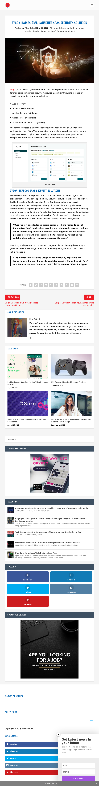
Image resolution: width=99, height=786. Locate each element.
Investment (65, 524)
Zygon (13, 89)
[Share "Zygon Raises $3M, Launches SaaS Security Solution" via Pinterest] (51, 284)
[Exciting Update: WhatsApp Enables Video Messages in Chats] (27, 366)
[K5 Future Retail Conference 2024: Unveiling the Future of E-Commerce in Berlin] (10, 510)
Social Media (58, 558)
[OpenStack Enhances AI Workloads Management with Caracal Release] (10, 544)
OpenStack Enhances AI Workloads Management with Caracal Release (47, 542)
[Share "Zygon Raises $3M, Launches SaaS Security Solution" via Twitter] (35, 284)
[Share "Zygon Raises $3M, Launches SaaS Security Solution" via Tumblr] (46, 284)
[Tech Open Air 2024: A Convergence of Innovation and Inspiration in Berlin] (10, 534)
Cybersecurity (65, 28)
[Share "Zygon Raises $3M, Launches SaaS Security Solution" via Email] (71, 284)
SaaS (53, 31)
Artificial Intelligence (40, 524)
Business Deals (54, 524)
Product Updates (71, 545)
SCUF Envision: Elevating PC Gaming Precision (68, 382)
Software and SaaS (66, 31)
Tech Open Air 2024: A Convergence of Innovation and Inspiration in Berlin (49, 532)
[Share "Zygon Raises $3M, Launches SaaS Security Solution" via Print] (77, 284)
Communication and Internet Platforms (46, 556)
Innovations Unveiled (56, 545)
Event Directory (38, 511)
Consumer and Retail (70, 556)
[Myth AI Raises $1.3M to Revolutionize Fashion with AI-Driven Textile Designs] (71, 403)
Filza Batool (30, 28)
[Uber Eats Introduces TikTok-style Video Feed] (10, 555)
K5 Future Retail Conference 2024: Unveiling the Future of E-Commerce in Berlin (51, 508)
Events (47, 511)
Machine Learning (77, 524)
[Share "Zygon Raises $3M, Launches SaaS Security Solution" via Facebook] (30, 284)
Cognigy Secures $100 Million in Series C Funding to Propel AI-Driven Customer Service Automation (51, 520)
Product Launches (41, 31)
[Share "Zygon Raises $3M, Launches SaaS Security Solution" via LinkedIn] (56, 284)
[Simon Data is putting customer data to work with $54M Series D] (27, 403)
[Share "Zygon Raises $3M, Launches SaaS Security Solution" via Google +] (40, 284)
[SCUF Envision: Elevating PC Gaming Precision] (71, 366)
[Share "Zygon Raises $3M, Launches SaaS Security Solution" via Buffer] (61, 284)
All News (54, 28)
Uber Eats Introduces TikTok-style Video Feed (36, 553)
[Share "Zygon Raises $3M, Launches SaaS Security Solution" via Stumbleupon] (66, 284)
